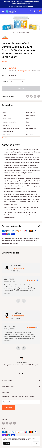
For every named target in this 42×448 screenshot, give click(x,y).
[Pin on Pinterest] (31, 96)
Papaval (5, 61)
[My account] (34, 11)
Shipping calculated (24, 71)
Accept (7, 443)
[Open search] (31, 11)
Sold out (21, 88)
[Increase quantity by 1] (23, 81)
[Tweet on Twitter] (35, 96)
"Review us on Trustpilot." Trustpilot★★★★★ (21, 6)
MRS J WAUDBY (9, 279)
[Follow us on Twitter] (7, 423)
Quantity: (5, 81)
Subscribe (8, 407)
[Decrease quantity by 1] (11, 81)
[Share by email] (38, 96)
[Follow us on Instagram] (10, 423)
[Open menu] (3, 11)
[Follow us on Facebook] (3, 423)
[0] (38, 11)
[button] (5, 138)
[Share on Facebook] (27, 96)
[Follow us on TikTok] (14, 423)
